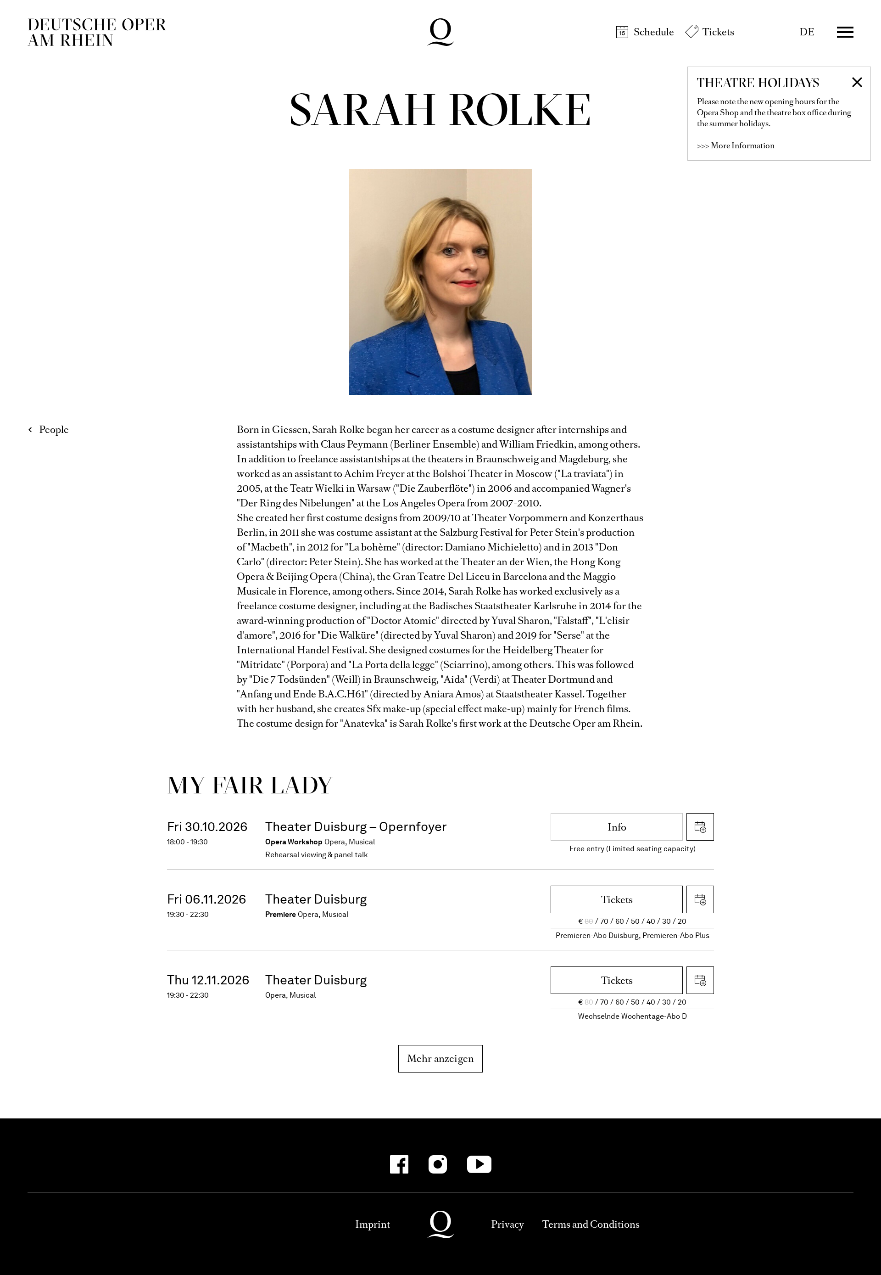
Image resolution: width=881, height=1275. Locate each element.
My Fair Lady (250, 785)
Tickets (718, 32)
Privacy (507, 1224)
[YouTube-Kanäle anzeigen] (479, 1164)
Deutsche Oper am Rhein (97, 32)
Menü (845, 32)
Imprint (372, 1224)
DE (806, 32)
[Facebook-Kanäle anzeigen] (399, 1164)
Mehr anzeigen (440, 1058)
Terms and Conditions (591, 1224)
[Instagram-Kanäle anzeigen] (438, 1164)
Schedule (654, 32)
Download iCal (700, 827)
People (54, 429)
